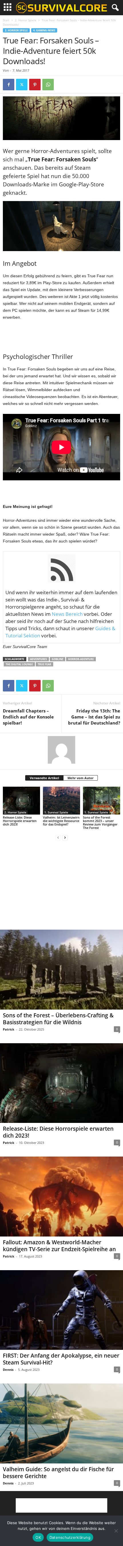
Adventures (38, 659)
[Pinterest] (35, 84)
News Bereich (67, 614)
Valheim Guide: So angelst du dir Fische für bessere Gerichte (58, 1472)
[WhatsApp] (48, 84)
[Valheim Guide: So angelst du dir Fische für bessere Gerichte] (61, 1423)
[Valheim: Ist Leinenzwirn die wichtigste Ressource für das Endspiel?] (61, 801)
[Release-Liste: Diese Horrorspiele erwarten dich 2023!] (21, 801)
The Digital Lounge (19, 664)
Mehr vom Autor (81, 778)
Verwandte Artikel (44, 778)
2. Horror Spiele (25, 20)
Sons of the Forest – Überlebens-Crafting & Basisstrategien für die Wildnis (58, 1019)
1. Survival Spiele (56, 812)
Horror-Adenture (81, 659)
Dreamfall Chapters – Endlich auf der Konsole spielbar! (28, 717)
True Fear (44, 664)
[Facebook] (8, 84)
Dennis (8, 1369)
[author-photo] (61, 750)
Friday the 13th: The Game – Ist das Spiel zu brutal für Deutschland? (94, 717)
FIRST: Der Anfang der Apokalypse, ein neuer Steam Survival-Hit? (61, 1359)
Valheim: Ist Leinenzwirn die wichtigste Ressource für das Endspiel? (61, 820)
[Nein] (116, 1531)
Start (6, 20)
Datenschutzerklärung (69, 1537)
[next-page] (65, 837)
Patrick (8, 1029)
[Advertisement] (61, 335)
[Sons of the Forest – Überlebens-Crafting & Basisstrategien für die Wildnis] (61, 969)
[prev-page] (58, 837)
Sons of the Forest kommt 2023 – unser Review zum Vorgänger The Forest (100, 822)
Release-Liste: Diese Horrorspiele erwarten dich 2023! (20, 820)
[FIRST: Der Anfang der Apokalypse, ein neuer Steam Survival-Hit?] (61, 1310)
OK (38, 1537)
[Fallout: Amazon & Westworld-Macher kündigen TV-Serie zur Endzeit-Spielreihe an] (61, 1196)
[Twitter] (21, 84)
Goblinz (57, 659)
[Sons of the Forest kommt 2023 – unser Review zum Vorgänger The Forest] (101, 801)
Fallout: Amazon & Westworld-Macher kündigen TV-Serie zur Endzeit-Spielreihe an (59, 1246)
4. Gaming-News (44, 30)
